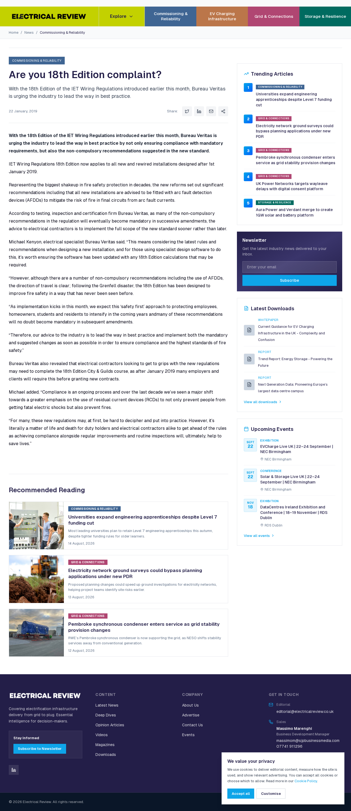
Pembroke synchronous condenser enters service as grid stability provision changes (295, 160)
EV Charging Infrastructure (222, 16)
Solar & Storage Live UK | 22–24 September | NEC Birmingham (290, 479)
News (29, 32)
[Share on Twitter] (187, 111)
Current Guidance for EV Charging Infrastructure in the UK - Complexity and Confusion (291, 333)
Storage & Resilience (325, 16)
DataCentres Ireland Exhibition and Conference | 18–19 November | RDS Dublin (293, 512)
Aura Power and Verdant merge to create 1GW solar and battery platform (294, 212)
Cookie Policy (306, 781)
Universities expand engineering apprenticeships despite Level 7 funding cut (294, 99)
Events (188, 735)
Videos (101, 735)
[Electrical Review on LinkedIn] (14, 770)
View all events (257, 535)
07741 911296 (289, 746)
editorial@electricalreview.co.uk (305, 711)
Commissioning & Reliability (171, 16)
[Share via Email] (211, 111)
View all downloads (260, 402)
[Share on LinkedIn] (199, 111)
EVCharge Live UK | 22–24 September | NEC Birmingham (296, 449)
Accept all (241, 794)
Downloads (105, 754)
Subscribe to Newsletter (40, 749)
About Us (190, 705)
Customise (271, 794)
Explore (118, 16)
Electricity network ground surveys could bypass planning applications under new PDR (294, 130)
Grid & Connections (273, 16)
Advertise (190, 715)
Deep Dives (105, 715)
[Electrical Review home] (49, 16)
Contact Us (192, 725)
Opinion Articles (109, 725)
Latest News (106, 705)
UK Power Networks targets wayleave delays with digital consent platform (292, 186)
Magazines (105, 744)
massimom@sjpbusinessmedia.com (307, 740)
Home (13, 32)
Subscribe (289, 280)
